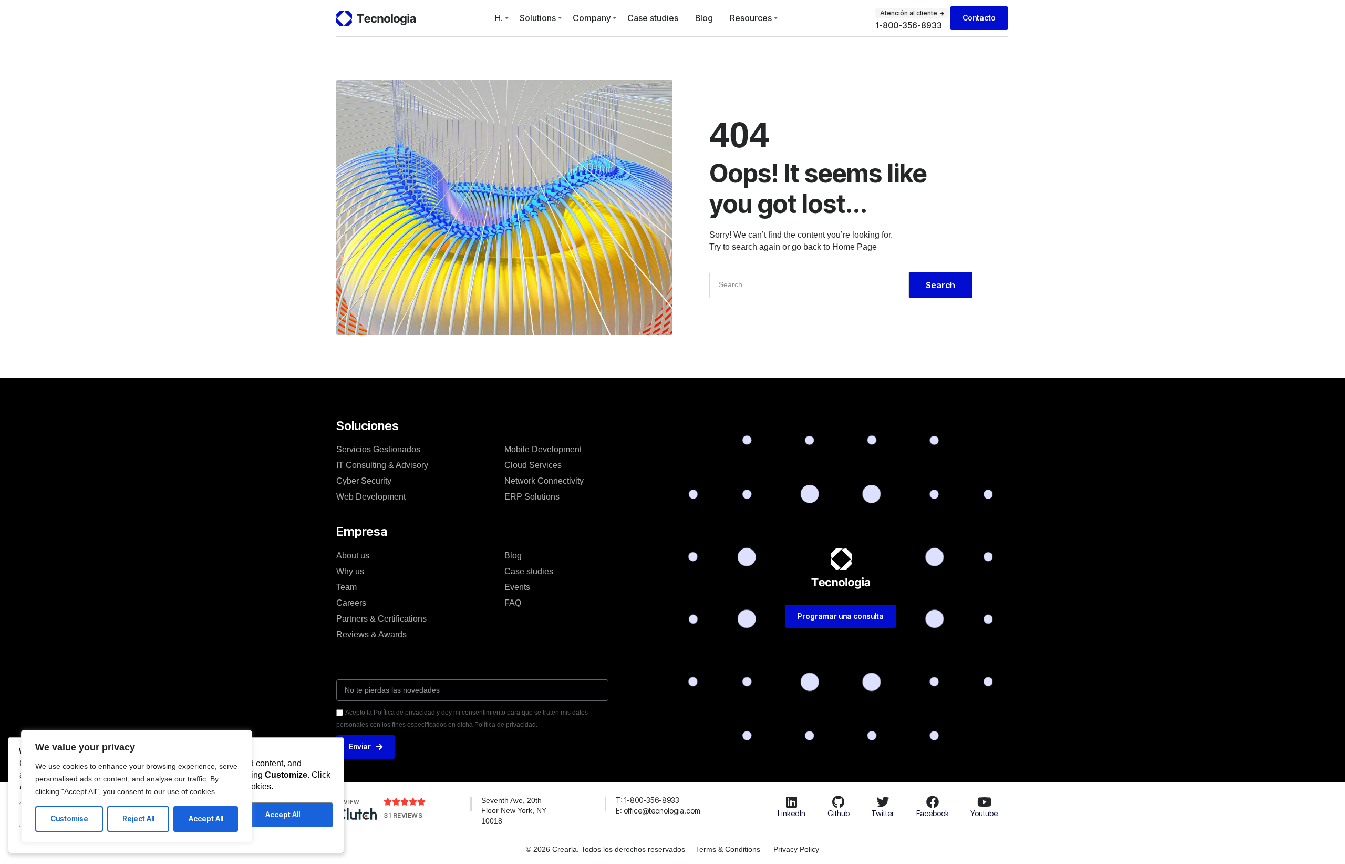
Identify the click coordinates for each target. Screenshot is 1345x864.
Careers (351, 602)
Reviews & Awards (371, 634)
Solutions (538, 18)
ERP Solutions (532, 496)
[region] (136, 786)
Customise (69, 818)
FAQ (512, 602)
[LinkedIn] (791, 802)
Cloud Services (533, 465)
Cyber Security (363, 480)
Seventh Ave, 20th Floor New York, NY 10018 (513, 810)
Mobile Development (543, 449)
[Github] (838, 802)
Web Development (371, 496)
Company (592, 18)
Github (838, 813)
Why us (350, 571)
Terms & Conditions (728, 849)
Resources (751, 18)
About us (352, 555)
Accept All (206, 818)
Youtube (984, 813)
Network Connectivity (544, 480)
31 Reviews (403, 815)
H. (499, 18)
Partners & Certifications (381, 618)
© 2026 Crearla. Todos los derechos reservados (605, 849)
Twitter (882, 813)
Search (940, 285)
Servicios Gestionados (378, 449)
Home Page (854, 246)
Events (517, 587)
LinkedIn (791, 813)
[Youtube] (984, 802)
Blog (704, 18)
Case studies (652, 18)
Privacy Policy (796, 849)
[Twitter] (882, 802)
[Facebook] (932, 802)
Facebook (932, 813)
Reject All (138, 818)
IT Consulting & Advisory (382, 465)
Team (346, 587)
